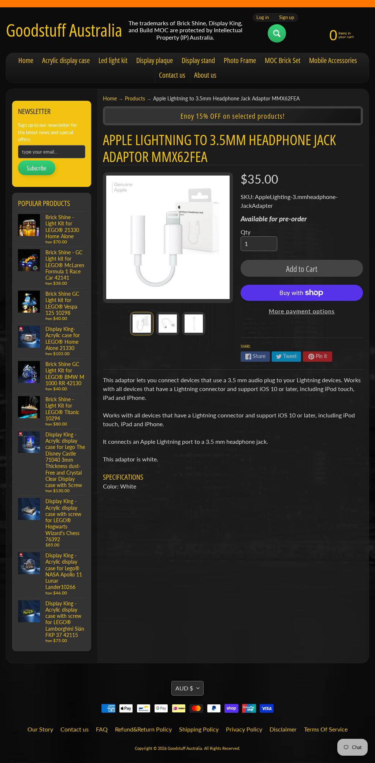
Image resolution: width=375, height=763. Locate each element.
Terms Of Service (326, 729)
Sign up (286, 17)
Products (135, 99)
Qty (245, 231)
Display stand (198, 60)
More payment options (302, 310)
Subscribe (37, 168)
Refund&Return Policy (143, 729)
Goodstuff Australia (64, 30)
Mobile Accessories (333, 60)
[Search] (277, 33)
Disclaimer (283, 729)
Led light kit (113, 60)
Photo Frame (240, 60)
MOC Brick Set (282, 60)
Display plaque (154, 60)
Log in (262, 17)
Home (25, 60)
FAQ (102, 729)
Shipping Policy (199, 729)
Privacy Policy (244, 729)
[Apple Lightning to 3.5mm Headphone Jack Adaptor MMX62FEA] (141, 323)
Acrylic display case (66, 60)
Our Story (40, 729)
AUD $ (184, 688)
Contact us (172, 75)
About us (205, 75)
